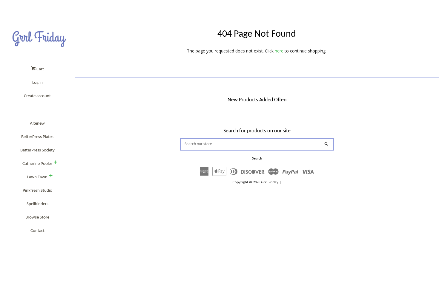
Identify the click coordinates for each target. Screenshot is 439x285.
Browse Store (37, 217)
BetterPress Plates (37, 137)
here (279, 51)
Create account (37, 96)
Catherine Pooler (37, 164)
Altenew (37, 123)
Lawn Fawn (37, 177)
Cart (40, 69)
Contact (37, 231)
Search (257, 158)
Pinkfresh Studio (37, 190)
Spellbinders (37, 204)
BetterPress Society (37, 150)
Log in (37, 82)
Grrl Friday (269, 182)
